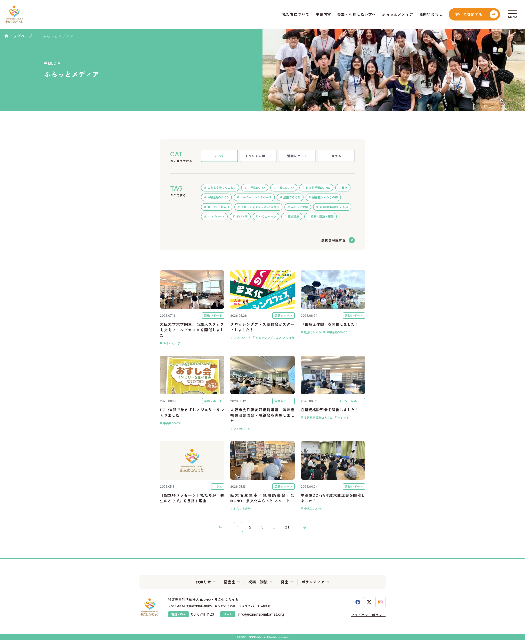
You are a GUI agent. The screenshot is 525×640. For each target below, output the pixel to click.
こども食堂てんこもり (221, 188)
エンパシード (216, 216)
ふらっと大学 (299, 207)
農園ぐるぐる (291, 197)
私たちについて (295, 14)
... (275, 527)
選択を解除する (333, 240)
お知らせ (203, 581)
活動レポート (297, 155)
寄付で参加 (469, 14)
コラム (336, 155)
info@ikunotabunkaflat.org (260, 614)
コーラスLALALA (218, 207)
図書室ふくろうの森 (325, 197)
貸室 (344, 188)
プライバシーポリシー (368, 614)
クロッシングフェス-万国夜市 (260, 207)
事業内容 (323, 14)
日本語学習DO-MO (318, 188)
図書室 (230, 581)
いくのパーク (267, 216)
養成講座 (293, 216)
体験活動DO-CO (218, 197)
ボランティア (313, 581)
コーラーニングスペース (256, 197)
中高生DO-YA (285, 188)
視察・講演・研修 (322, 216)
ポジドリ (242, 216)
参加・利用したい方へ (356, 14)
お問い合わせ (431, 14)
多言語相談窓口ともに (334, 207)
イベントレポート (258, 155)
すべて (219, 155)
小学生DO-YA (256, 188)
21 (287, 527)
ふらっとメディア (397, 14)
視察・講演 (258, 581)
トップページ (20, 36)
